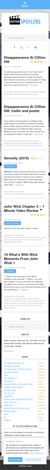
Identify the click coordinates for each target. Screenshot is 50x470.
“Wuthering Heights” (12, 366)
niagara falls (28, 94)
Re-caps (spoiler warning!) (35, 92)
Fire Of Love (9, 393)
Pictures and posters (23, 141)
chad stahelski (20, 237)
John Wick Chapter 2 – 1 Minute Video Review (24, 208)
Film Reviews (19, 92)
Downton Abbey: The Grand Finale (18, 384)
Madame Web (9, 411)
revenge (7, 242)
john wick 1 (22, 303)
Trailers (35, 141)
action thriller (20, 299)
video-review (17, 242)
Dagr (6, 414)
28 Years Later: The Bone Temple (18, 369)
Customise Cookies (33, 459)
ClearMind (8, 396)
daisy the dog (33, 301)
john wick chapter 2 (17, 240)
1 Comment (10, 271)
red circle (30, 305)
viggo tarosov (9, 308)
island (25, 194)
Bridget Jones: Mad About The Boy (18, 399)
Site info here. (9, 350)
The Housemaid (10, 372)
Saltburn (7, 420)
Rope (6, 375)
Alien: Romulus (10, 402)
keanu (30, 303)
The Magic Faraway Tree (14, 363)
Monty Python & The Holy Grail (16, 408)
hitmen (6, 303)
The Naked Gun (10, 378)
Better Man (8, 405)
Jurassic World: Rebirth (13, 387)
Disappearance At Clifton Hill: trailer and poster (24, 108)
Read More (34, 85)
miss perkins (9, 305)
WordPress (23, 466)
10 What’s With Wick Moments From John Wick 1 (21, 258)
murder (32, 194)
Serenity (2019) (16, 157)
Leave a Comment (12, 223)
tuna (42, 194)
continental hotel (19, 301)
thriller (21, 145)
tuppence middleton (34, 145)
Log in (30, 466)
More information (36, 453)
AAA (15, 143)
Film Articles (19, 296)
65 (5, 417)
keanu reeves (31, 240)
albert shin (22, 143)
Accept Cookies (15, 459)
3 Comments (10, 166)
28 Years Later (10, 390)
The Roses (8, 381)
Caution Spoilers (25, 20)
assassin (30, 299)
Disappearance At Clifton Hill (24, 59)
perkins (22, 305)
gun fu (29, 237)
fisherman (18, 194)
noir (36, 94)
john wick (37, 237)
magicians (18, 94)
